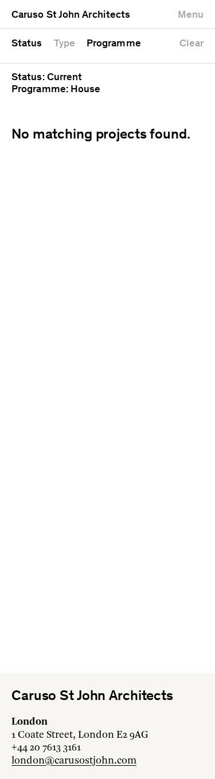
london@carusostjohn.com (73, 761)
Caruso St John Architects (70, 15)
